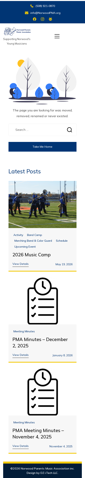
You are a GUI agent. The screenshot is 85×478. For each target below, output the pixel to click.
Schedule (62, 240)
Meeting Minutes (24, 331)
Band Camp (34, 235)
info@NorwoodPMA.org (45, 13)
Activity (18, 235)
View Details (20, 264)
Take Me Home (42, 146)
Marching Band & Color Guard (33, 240)
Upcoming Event (25, 246)
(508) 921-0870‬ (45, 6)
